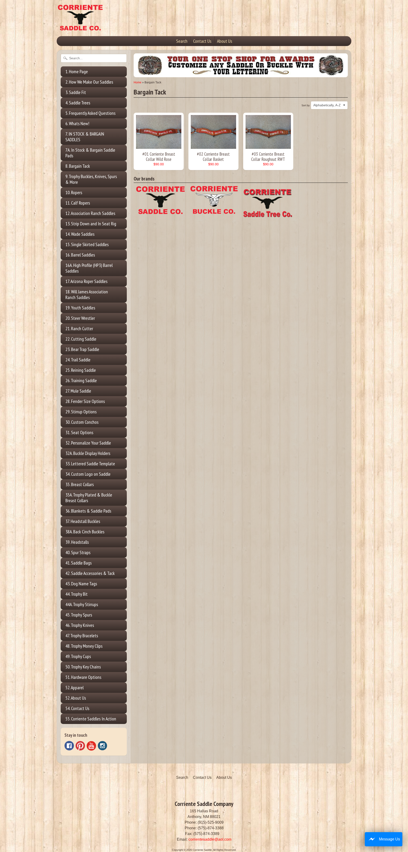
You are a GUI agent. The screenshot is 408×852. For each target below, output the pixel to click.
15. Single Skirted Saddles (87, 244)
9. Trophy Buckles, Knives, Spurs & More (91, 179)
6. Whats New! (77, 123)
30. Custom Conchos (81, 422)
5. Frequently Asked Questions (90, 113)
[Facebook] (69, 745)
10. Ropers (73, 192)
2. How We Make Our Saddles (89, 82)
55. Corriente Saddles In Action (90, 719)
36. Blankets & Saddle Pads (88, 511)
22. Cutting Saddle (80, 339)
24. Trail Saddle (77, 360)
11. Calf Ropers (77, 203)
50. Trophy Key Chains (83, 667)
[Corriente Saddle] (80, 25)
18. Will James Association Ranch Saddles (86, 294)
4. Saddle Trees (77, 103)
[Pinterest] (80, 745)
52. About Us (75, 698)
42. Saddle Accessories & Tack (90, 573)
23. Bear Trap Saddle (82, 349)
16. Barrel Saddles (80, 255)
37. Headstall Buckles (82, 521)
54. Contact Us (77, 708)
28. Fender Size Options (85, 401)
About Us (224, 41)
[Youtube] (91, 746)
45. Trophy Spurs (78, 615)
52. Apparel (74, 688)
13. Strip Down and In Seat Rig (90, 224)
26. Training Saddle (81, 380)
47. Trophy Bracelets (81, 636)
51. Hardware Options (83, 677)
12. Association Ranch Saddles (90, 213)
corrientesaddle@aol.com (209, 839)
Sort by (306, 105)
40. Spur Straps (77, 552)
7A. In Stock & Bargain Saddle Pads (90, 153)
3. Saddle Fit (75, 92)
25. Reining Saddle (80, 370)
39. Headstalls (77, 542)
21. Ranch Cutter (79, 328)
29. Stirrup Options (81, 412)
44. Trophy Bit (76, 594)
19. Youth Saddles (80, 308)
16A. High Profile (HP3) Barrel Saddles (89, 268)
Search (181, 41)
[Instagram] (102, 745)
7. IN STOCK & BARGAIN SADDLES (84, 137)
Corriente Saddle (202, 849)
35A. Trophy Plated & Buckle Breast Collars (88, 498)
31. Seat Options (79, 432)
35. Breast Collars (79, 484)
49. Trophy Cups (78, 656)
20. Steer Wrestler (80, 318)
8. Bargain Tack (77, 166)
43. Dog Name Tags (81, 584)
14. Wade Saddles (79, 234)
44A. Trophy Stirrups (81, 604)
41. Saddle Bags (78, 563)
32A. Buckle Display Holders (87, 453)
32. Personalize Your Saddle (88, 443)
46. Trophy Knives (79, 625)
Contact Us (202, 41)
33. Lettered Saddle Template (90, 464)
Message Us (389, 839)
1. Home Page (76, 72)
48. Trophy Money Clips (83, 646)
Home (137, 82)
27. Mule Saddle (78, 391)
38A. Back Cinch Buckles (84, 532)
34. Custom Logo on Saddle (87, 474)
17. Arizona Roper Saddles (86, 281)
